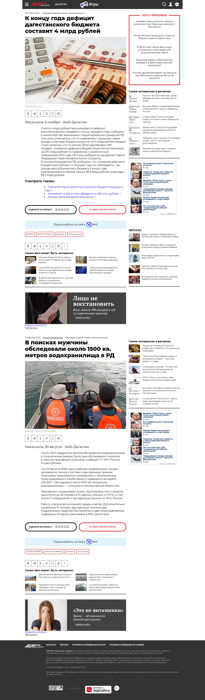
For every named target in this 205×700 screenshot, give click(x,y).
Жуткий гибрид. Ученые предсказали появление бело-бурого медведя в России (161, 109)
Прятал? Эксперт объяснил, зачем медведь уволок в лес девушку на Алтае (160, 98)
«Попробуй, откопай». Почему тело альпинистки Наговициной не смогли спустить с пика (160, 369)
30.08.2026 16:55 (33, 337)
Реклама (64, 645)
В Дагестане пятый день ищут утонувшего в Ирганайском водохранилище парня (154, 50)
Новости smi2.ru (35, 325)
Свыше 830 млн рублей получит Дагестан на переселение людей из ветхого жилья (55, 270)
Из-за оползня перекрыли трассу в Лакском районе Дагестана (154, 37)
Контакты (51, 645)
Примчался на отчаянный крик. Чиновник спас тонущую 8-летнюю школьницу (54, 587)
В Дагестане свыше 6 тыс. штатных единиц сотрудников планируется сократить (56, 280)
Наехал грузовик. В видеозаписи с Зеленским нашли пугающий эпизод (160, 235)
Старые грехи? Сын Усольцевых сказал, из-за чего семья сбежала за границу (160, 119)
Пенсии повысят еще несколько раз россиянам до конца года (160, 267)
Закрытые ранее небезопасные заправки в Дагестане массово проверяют (154, 63)
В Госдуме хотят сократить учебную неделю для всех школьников (159, 278)
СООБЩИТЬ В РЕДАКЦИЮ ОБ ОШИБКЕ (126, 645)
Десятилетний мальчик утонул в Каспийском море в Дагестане (55, 575)
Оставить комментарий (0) (102, 210)
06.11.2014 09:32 (32, 13)
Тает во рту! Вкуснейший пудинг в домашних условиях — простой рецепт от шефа (160, 359)
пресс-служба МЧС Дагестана (40, 431)
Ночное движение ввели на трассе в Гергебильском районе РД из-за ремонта (154, 75)
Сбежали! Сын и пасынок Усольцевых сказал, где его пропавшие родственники (161, 140)
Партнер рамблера (74, 688)
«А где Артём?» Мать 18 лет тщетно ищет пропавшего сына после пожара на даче (160, 401)
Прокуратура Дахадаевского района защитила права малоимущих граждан (103, 270)
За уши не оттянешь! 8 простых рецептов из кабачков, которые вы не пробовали (161, 348)
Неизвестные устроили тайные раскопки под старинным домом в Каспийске (154, 24)
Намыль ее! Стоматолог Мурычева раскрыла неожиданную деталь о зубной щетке (160, 130)
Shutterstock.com (33, 106)
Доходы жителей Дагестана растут (71, 196)
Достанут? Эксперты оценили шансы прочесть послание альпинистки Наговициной (161, 390)
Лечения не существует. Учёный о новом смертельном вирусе (159, 149)
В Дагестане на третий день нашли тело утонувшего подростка (103, 577)
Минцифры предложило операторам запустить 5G (160, 256)
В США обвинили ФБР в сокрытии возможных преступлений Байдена (159, 246)
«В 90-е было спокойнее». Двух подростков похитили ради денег (159, 378)
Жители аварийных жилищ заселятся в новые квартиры (103, 258)
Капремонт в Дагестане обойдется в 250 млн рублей (83, 193)
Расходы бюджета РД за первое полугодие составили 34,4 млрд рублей (55, 260)
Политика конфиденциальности (89, 645)
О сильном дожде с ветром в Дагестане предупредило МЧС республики (104, 587)
